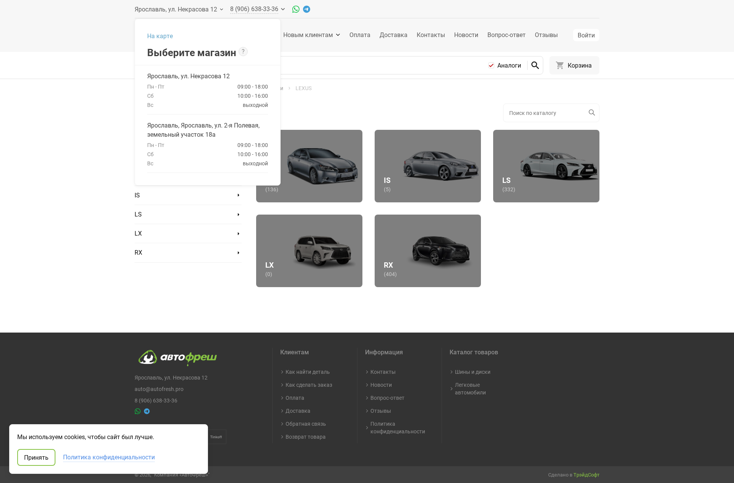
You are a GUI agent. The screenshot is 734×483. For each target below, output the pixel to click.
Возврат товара (306, 436)
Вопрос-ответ (506, 35)
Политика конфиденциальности (397, 427)
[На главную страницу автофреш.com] (176, 356)
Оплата (359, 35)
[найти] (535, 65)
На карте (160, 36)
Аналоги (509, 65)
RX (138, 252)
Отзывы (546, 35)
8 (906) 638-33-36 (156, 400)
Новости (466, 35)
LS (138, 214)
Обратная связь (306, 423)
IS (137, 195)
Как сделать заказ (309, 384)
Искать (592, 113)
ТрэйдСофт (586, 474)
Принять (36, 457)
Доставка (394, 35)
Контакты (431, 35)
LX (138, 233)
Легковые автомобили (470, 388)
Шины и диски (472, 371)
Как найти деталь (308, 371)
